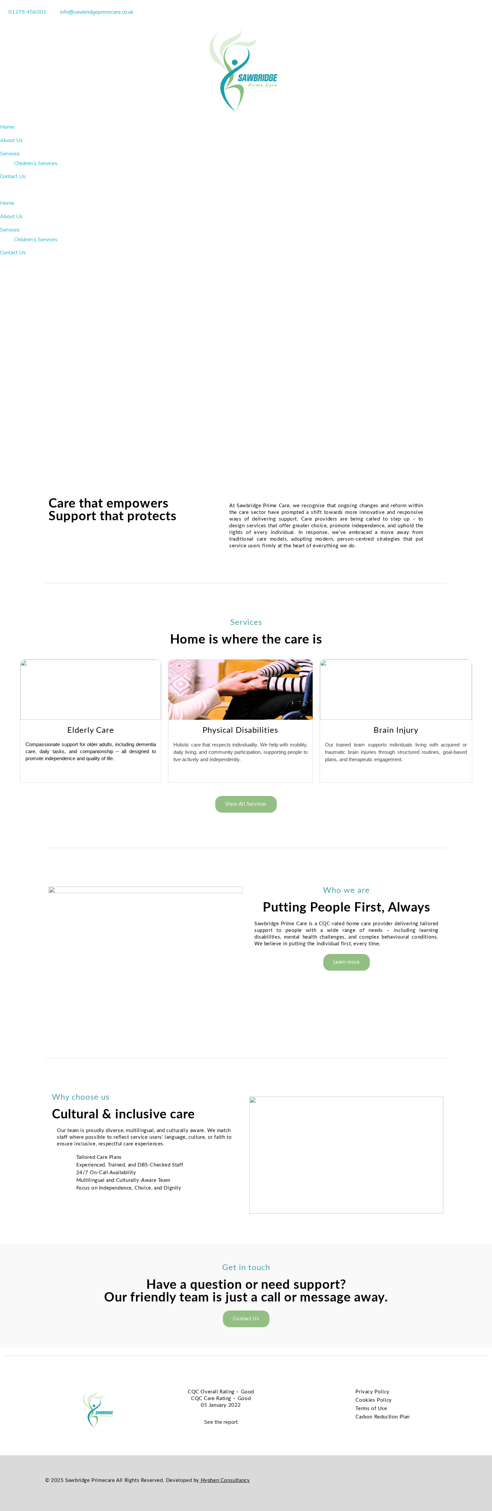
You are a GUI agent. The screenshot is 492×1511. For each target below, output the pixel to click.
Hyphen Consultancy (224, 1480)
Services (10, 153)
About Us (11, 140)
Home (7, 127)
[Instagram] (443, 1481)
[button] (246, 190)
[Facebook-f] (428, 1481)
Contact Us (13, 176)
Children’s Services (36, 163)
